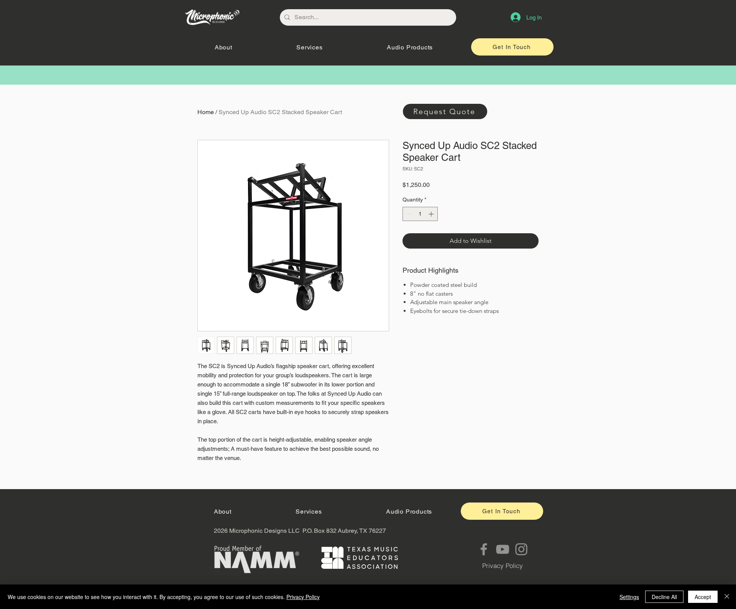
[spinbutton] (420, 214)
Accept (703, 597)
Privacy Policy (303, 597)
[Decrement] (408, 214)
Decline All (664, 597)
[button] (223, 47)
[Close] (726, 597)
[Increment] (432, 214)
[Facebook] (484, 549)
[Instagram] (521, 549)
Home (205, 112)
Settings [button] (629, 597)
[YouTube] (503, 549)
